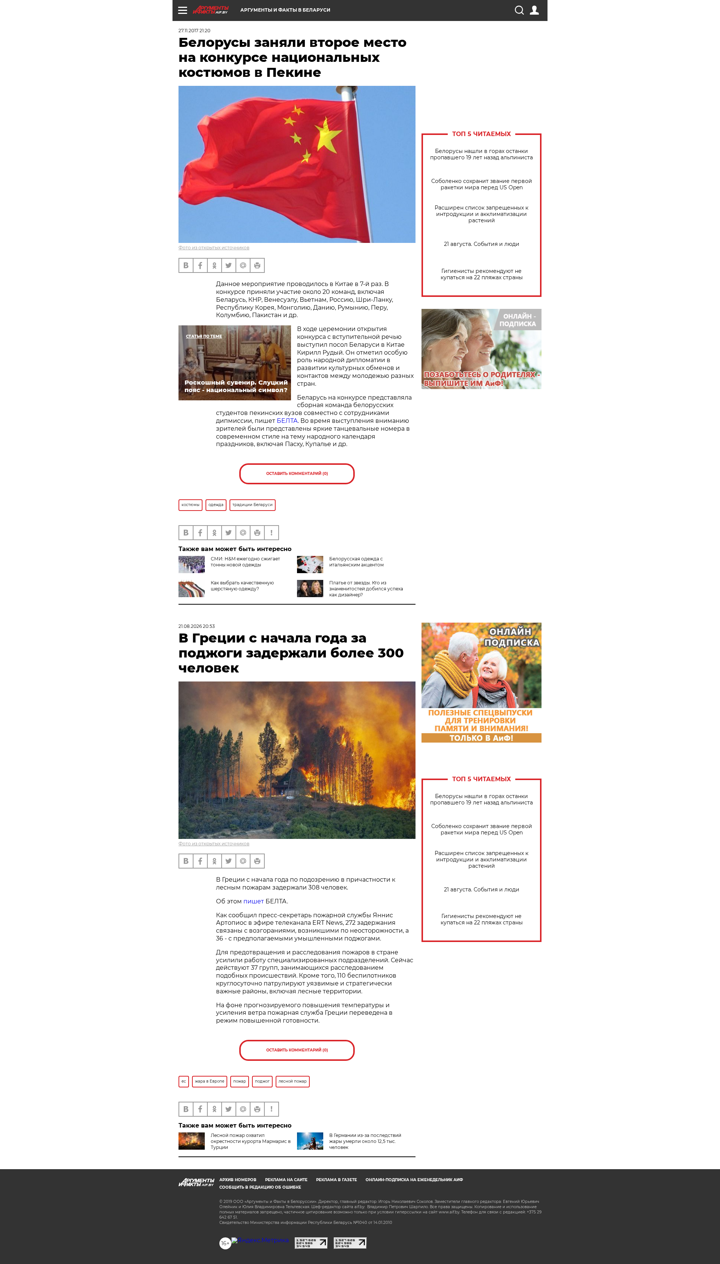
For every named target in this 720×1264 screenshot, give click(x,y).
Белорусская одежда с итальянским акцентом (356, 562)
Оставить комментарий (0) (297, 473)
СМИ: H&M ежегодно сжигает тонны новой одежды (245, 562)
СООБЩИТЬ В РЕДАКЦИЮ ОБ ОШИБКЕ (260, 1187)
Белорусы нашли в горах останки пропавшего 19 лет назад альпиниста (481, 154)
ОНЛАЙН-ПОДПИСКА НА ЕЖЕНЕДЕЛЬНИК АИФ (414, 1179)
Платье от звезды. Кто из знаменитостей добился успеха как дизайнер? (366, 589)
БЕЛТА (287, 420)
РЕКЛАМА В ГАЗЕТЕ (336, 1179)
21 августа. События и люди (481, 244)
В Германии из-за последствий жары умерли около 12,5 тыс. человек (365, 1141)
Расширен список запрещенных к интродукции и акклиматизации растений (481, 214)
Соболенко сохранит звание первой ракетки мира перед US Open (481, 184)
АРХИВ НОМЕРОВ (237, 1179)
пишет (253, 901)
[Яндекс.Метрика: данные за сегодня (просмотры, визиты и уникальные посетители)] (260, 1240)
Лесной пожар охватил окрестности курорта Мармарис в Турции (251, 1141)
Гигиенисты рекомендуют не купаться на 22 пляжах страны (482, 274)
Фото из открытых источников (213, 247)
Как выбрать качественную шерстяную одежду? (242, 586)
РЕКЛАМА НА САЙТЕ (286, 1179)
